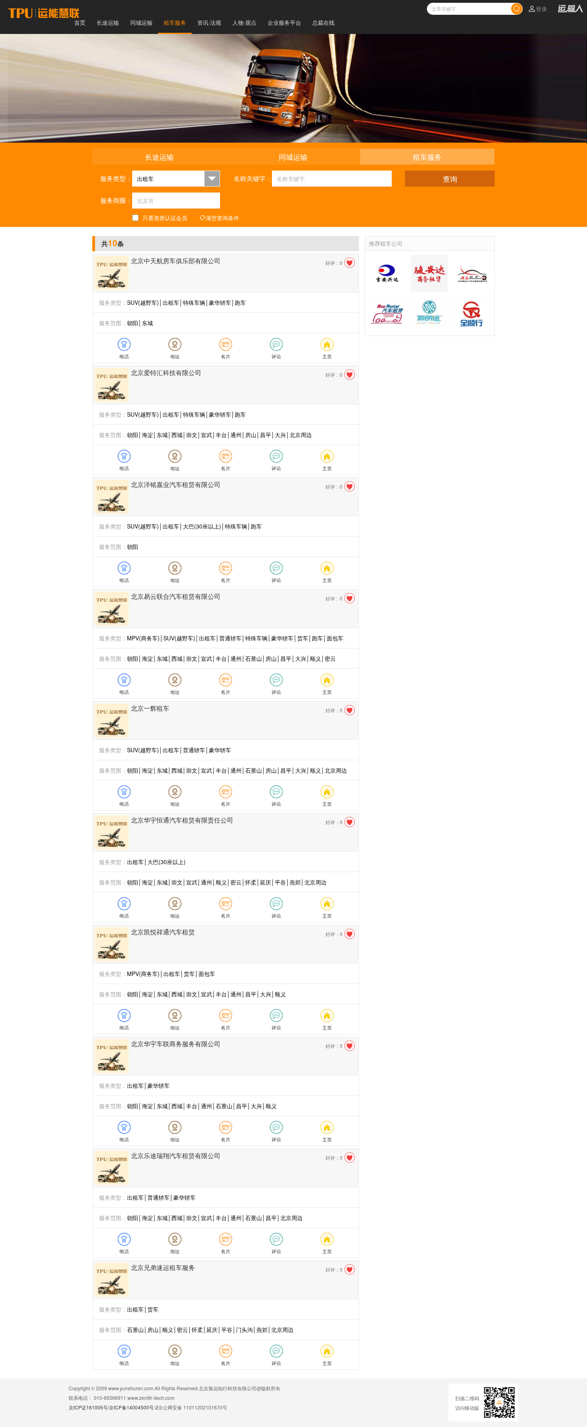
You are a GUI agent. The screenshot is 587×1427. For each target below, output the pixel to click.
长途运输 (108, 22)
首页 (79, 22)
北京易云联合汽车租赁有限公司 (175, 596)
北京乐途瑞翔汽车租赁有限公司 (175, 1155)
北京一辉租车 (150, 708)
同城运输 (141, 22)
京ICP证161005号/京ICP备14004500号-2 (113, 1407)
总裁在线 (323, 22)
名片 (225, 356)
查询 (450, 178)
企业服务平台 (284, 22)
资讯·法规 (209, 22)
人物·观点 (244, 22)
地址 (175, 356)
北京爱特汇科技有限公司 (166, 372)
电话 (124, 356)
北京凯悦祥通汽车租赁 (163, 931)
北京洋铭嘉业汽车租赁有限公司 (175, 484)
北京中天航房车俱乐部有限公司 (175, 260)
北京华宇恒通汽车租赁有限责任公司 (182, 820)
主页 (327, 356)
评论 (276, 356)
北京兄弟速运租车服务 (163, 1267)
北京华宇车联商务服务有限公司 (175, 1043)
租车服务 (175, 22)
